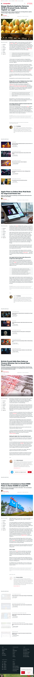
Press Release (4, 655)
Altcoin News (21, 122)
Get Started (29, 675)
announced (14, 413)
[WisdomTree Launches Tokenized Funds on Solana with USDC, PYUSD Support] (6, 154)
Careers (14, 664)
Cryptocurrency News (12, 123)
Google (15, 262)
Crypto (3, 652)
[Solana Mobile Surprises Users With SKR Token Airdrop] (6, 181)
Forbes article (25, 252)
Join (29, 472)
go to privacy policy (29, 672)
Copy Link (4, 53)
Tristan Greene (15, 155)
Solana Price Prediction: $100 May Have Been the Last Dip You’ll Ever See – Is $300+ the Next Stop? (22, 144)
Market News (11, 574)
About (14, 661)
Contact (14, 663)
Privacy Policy (15, 670)
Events (14, 653)
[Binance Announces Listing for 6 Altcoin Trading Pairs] (6, 163)
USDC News (11, 122)
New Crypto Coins (26, 653)
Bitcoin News (14, 603)
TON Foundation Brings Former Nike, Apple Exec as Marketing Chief (21, 331)
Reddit (4, 50)
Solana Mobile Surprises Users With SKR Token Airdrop (19, 180)
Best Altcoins (25, 650)
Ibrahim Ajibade (15, 324)
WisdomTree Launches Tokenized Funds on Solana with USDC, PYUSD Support (21, 153)
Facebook (4, 44)
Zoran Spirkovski (15, 173)
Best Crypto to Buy (26, 649)
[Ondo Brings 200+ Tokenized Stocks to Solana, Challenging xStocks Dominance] (6, 172)
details (14, 540)
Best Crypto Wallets (26, 656)
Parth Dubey (15, 145)
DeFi (16, 43)
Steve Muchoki (15, 606)
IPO (17, 551)
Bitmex (12, 70)
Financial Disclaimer (16, 669)
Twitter (4, 46)
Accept (23, 672)
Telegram (4, 49)
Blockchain (3, 653)
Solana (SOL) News (15, 122)
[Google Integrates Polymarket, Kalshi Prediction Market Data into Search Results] (6, 323)
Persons (14, 652)
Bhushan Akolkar (15, 351)
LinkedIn (4, 52)
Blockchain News (25, 122)
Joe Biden (22, 443)
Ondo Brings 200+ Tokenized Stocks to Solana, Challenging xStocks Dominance (21, 171)
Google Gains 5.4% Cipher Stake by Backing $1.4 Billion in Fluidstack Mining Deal (22, 341)
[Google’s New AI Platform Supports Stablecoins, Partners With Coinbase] (6, 351)
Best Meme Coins (26, 655)
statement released (12, 433)
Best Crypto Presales (26, 652)
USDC (28, 106)
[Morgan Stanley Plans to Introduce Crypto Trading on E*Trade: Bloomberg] (6, 597)
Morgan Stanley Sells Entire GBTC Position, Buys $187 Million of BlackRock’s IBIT (22, 624)
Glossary (14, 656)
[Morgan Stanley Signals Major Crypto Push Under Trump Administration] (6, 606)
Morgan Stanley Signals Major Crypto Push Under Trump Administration (22, 604)
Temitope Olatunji (16, 635)
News (17, 123)
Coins (13, 649)
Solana (12, 43)
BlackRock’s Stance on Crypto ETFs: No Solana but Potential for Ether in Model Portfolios (22, 634)
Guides (14, 655)
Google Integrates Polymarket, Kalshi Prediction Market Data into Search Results (22, 323)
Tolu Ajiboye (5, 15)
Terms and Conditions (16, 667)
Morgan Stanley (23, 535)
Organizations (15, 650)
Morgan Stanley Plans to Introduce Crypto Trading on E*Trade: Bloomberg (22, 595)
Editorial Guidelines (16, 666)
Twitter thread (29, 48)
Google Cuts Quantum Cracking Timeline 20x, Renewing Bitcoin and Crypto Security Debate (22, 314)
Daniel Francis (15, 315)
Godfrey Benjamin (16, 163)
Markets (3, 650)
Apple (17, 225)
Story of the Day (4, 649)
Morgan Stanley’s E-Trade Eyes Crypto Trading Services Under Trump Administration (21, 615)
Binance (30, 69)
